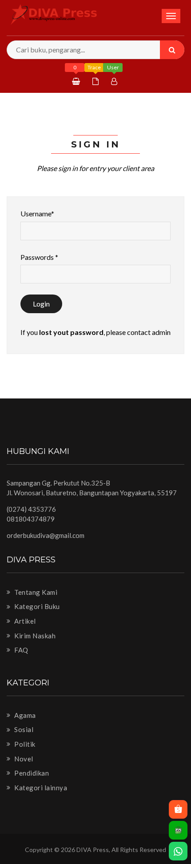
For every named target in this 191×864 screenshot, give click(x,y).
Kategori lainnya (40, 788)
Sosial (23, 729)
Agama (24, 715)
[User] (115, 81)
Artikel (24, 621)
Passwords (39, 257)
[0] (77, 81)
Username (37, 213)
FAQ (20, 650)
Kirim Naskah (34, 636)
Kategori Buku (36, 606)
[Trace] (96, 81)
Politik (24, 744)
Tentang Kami (35, 592)
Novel (23, 759)
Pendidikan (31, 773)
